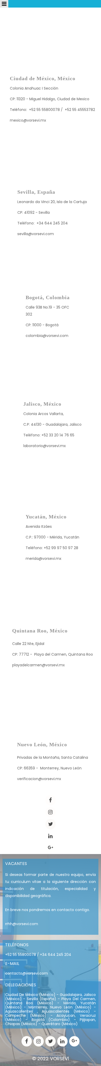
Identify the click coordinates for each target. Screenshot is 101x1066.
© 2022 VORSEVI (50, 1058)
